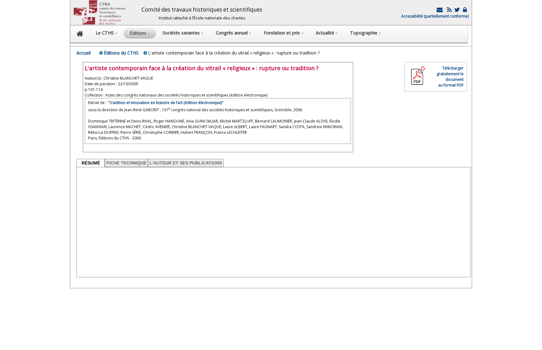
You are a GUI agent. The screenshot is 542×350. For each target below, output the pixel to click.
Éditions (139, 33)
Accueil (84, 53)
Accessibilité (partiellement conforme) (435, 16)
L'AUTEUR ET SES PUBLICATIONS (186, 162)
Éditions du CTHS (121, 53)
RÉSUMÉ (91, 162)
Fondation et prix (282, 33)
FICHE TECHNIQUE (126, 162)
